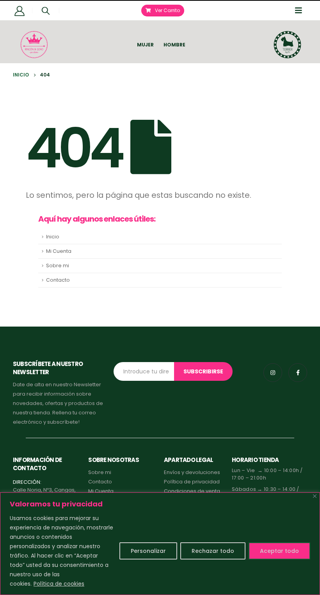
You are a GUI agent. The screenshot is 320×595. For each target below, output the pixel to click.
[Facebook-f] (297, 372)
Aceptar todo (279, 551)
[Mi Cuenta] (20, 10)
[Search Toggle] (45, 10)
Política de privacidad (192, 481)
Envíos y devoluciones (192, 472)
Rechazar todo (213, 551)
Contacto (58, 280)
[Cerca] (314, 496)
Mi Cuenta (58, 251)
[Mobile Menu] (301, 10)
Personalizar (148, 551)
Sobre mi (57, 265)
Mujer (145, 44)
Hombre (174, 44)
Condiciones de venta (192, 491)
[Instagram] (272, 372)
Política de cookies (59, 584)
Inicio (52, 236)
